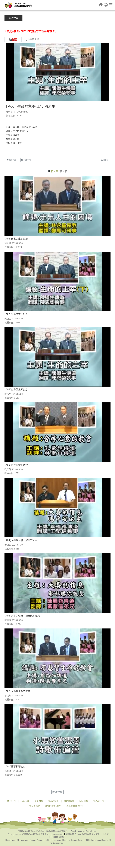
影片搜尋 (13, 18)
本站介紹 (25, 801)
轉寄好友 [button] (12, 160)
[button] (106, 4)
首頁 (101, 4)
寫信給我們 (98, 801)
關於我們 (11, 801)
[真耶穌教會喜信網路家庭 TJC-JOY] (18, 5)
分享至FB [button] (27, 160)
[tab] (13, 39)
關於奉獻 (84, 801)
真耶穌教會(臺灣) (53, 806)
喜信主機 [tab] (34, 39)
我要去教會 (34, 806)
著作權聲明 (53, 801)
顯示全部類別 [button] (57, 792)
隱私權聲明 (69, 801)
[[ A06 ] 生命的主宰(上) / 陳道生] (57, 72)
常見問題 (38, 801)
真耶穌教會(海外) (74, 806)
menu (111, 4)
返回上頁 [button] (104, 160)
